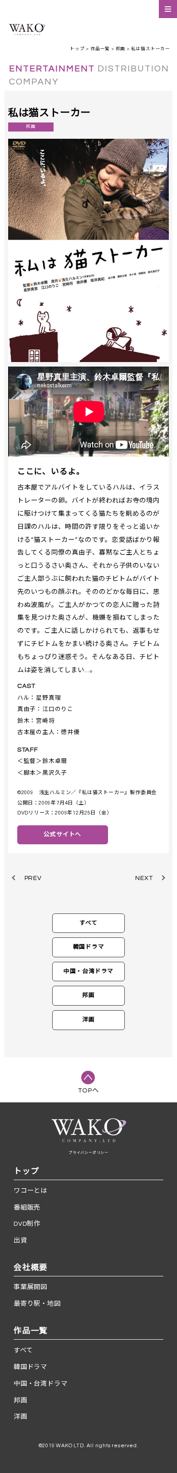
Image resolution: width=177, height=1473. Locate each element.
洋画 (88, 1020)
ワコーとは (30, 1190)
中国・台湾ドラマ (88, 971)
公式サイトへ (62, 835)
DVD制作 (27, 1223)
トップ (77, 49)
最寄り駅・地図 (37, 1303)
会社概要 (31, 1268)
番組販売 (27, 1207)
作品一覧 (100, 49)
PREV (33, 878)
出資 (20, 1240)
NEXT (143, 878)
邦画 (121, 49)
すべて (88, 923)
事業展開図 (30, 1287)
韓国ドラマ (88, 947)
